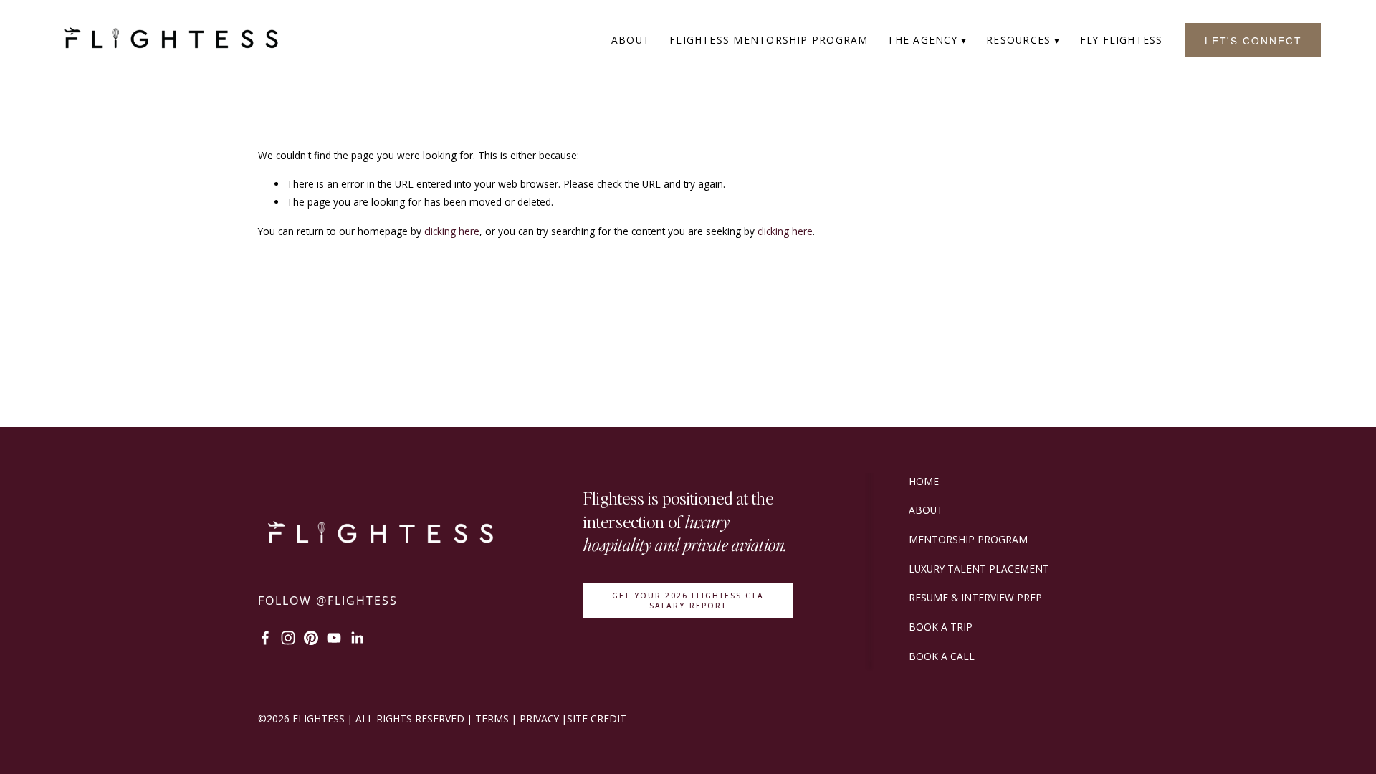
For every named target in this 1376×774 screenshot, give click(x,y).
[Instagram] (288, 638)
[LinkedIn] (357, 638)
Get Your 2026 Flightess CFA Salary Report (687, 601)
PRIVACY (539, 718)
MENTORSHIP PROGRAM (968, 539)
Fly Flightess (1121, 40)
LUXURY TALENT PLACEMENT (979, 568)
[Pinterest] (311, 638)
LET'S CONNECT (1253, 40)
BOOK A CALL (942, 656)
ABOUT (926, 510)
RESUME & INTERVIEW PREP (975, 597)
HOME (924, 481)
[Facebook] (265, 638)
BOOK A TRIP (941, 627)
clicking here (451, 231)
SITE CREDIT (596, 718)
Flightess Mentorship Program (769, 40)
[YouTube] (334, 638)
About (630, 40)
